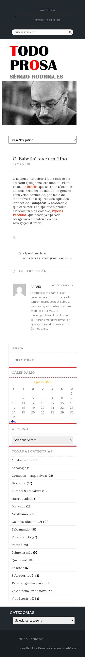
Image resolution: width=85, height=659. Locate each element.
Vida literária (21, 598)
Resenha (18, 568)
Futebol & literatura (27, 491)
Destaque (19, 483)
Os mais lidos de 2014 (28, 522)
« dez (13, 421)
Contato (47, 10)
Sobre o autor (47, 20)
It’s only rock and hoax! (30, 253)
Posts (16, 545)
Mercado (19, 506)
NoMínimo (20, 514)
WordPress (69, 648)
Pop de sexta (21, 537)
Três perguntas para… (29, 583)
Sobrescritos (21, 575)
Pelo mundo (21, 529)
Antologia (19, 468)
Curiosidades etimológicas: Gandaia (47, 258)
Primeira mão (22, 552)
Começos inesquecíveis (29, 475)
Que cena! (19, 560)
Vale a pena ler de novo (29, 591)
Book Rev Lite (27, 648)
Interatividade (22, 499)
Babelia (32, 187)
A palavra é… (21, 460)
